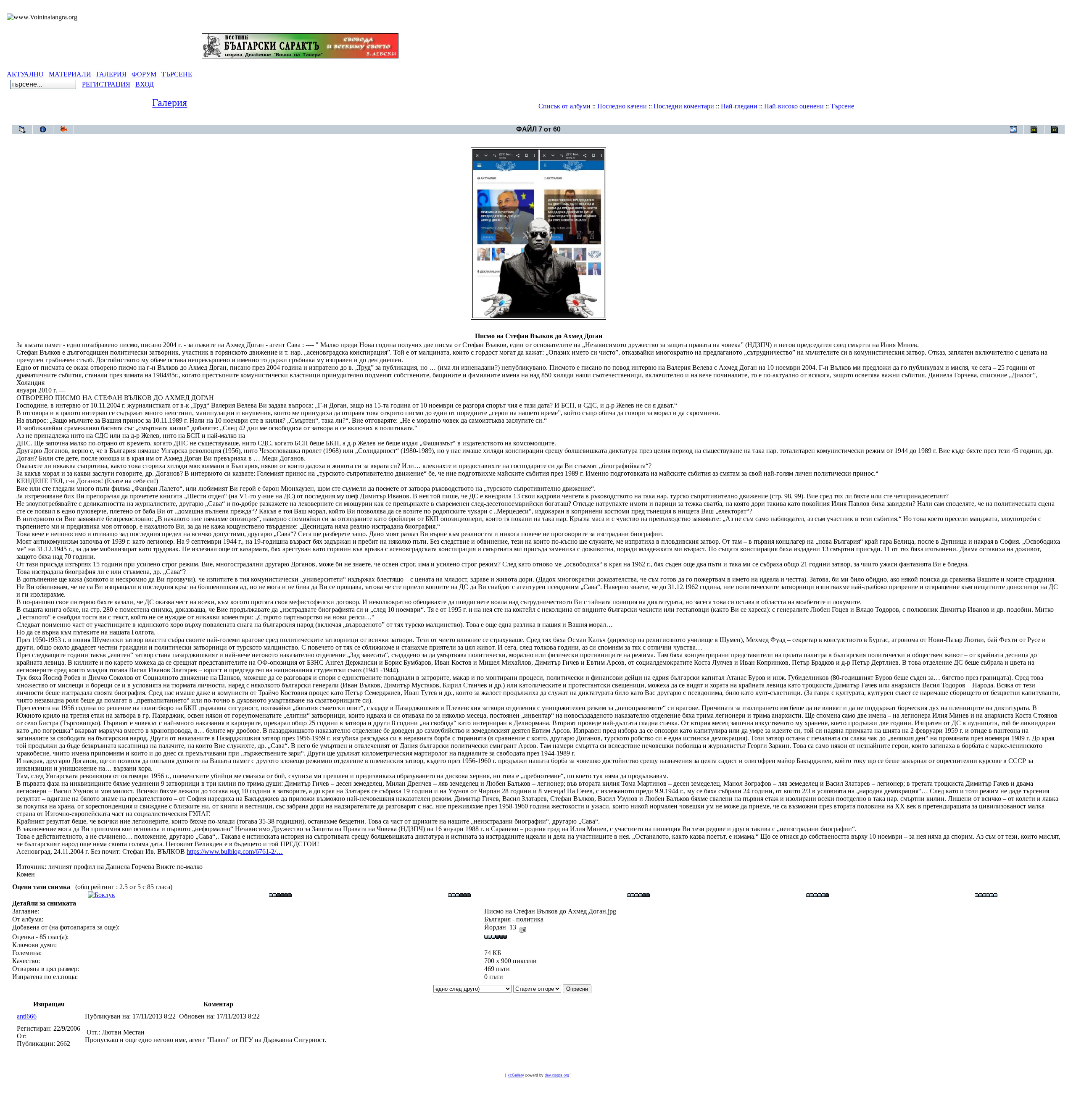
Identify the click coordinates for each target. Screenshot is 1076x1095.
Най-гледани (739, 106)
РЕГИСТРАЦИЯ (106, 84)
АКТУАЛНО (25, 74)
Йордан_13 (500, 927)
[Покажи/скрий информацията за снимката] (43, 129)
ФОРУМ (144, 74)
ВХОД (144, 84)
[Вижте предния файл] (1034, 129)
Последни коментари (684, 106)
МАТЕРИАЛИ (70, 74)
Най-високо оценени (794, 106)
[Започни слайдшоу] (63, 129)
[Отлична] (817, 894)
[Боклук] (101, 894)
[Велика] (986, 894)
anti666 (27, 1016)
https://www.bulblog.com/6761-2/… (235, 851)
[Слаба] (280, 894)
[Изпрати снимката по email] (1013, 129)
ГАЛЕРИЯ (111, 74)
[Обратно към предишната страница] (22, 129)
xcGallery (516, 1075)
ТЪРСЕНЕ (176, 74)
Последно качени (622, 106)
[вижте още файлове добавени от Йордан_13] (523, 927)
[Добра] (638, 894)
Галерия (169, 102)
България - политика (554, 120)
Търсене (842, 106)
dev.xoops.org (557, 1075)
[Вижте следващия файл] (1054, 129)
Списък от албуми (564, 106)
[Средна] (459, 894)
